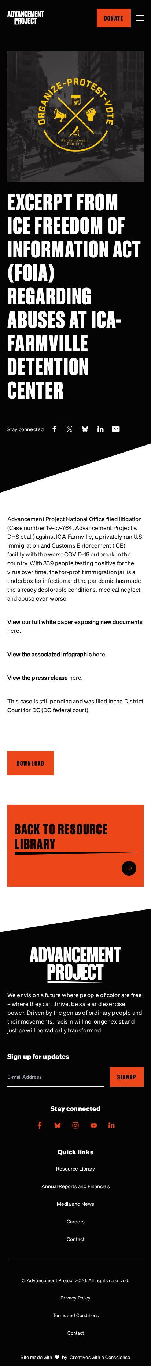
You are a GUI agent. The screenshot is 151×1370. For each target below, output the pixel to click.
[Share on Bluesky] (85, 429)
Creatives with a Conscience (100, 1357)
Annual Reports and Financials (75, 1186)
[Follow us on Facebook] (39, 1125)
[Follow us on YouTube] (93, 1125)
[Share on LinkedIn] (100, 429)
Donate (114, 18)
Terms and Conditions (76, 1315)
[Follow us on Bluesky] (57, 1125)
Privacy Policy (75, 1297)
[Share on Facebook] (54, 429)
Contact (76, 1239)
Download (30, 763)
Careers (76, 1221)
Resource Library (75, 1168)
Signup (126, 1077)
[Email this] (116, 429)
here (13, 630)
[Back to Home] (25, 18)
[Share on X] (69, 429)
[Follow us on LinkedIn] (111, 1125)
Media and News (75, 1203)
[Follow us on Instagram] (75, 1125)
